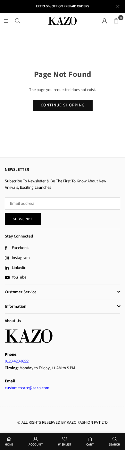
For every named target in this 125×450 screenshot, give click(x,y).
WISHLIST (64, 444)
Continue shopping (63, 105)
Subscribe (23, 219)
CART (90, 444)
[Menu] (6, 21)
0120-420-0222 (17, 361)
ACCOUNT (36, 444)
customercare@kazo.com (27, 388)
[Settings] (104, 21)
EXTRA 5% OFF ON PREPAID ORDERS (62, 6)
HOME (9, 444)
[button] (116, 21)
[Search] (17, 21)
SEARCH (114, 444)
